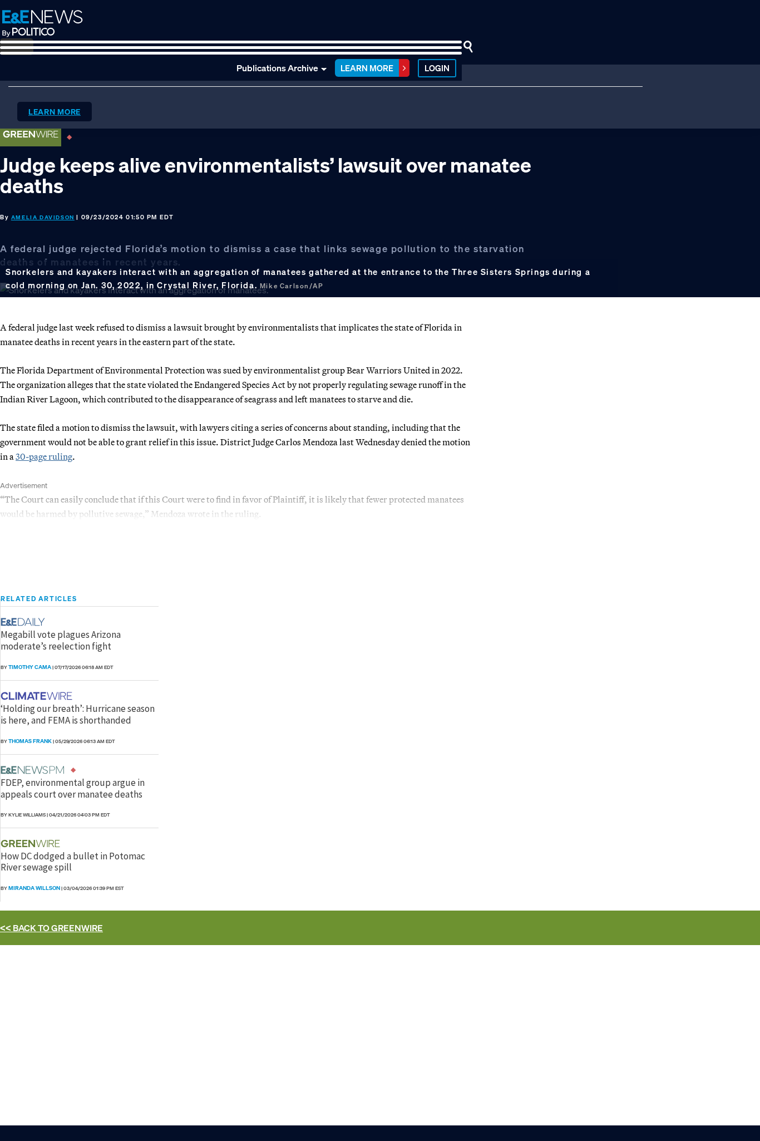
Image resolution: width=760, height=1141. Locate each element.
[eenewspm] (36, 770)
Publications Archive (277, 68)
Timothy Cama (29, 667)
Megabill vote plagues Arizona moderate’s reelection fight (61, 640)
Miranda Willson (34, 888)
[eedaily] (26, 622)
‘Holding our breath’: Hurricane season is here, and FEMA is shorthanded (78, 714)
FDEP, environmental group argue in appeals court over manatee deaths (73, 788)
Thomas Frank (30, 741)
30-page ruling (44, 456)
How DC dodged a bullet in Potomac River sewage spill (73, 861)
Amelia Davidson (43, 217)
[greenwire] (32, 843)
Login (437, 67)
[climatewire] (38, 696)
